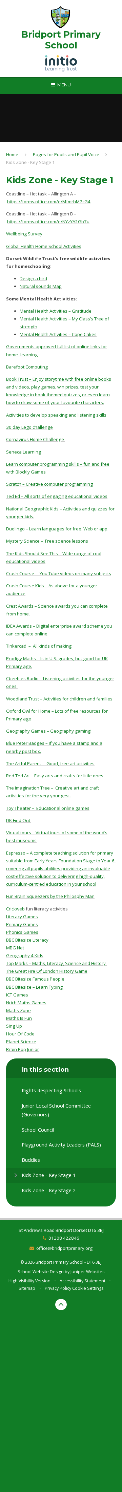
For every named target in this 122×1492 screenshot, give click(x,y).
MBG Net (15, 948)
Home (12, 154)
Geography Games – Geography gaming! (49, 731)
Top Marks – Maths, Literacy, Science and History (56, 963)
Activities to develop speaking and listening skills (56, 415)
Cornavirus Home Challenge (35, 439)
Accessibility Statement (82, 1281)
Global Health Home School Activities (43, 246)
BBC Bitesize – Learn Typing (35, 987)
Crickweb (15, 909)
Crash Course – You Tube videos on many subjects (58, 573)
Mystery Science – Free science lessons (47, 541)
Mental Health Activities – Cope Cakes (58, 334)
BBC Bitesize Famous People (35, 979)
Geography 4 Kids (24, 955)
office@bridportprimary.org (64, 1248)
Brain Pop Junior (22, 1049)
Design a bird (33, 278)
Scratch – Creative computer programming (49, 484)
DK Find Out (18, 820)
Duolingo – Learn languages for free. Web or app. (57, 529)
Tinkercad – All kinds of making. (39, 646)
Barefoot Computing (27, 367)
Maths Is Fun (19, 1018)
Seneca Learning (24, 452)
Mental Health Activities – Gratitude (56, 311)
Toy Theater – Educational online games (47, 808)
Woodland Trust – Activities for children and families (59, 699)
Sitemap (27, 1288)
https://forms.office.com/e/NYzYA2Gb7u (48, 221)
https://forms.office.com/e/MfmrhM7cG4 (48, 201)
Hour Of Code (20, 1034)
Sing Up (14, 1026)
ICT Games (17, 995)
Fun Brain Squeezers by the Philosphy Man (50, 896)
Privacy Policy (58, 1288)
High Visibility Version (29, 1281)
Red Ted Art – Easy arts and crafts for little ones (54, 776)
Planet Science (21, 1041)
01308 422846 (63, 1238)
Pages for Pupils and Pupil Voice (66, 154)
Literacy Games (22, 916)
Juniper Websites (87, 1272)
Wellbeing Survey (24, 234)
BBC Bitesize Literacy (27, 940)
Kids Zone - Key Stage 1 (30, 162)
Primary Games (22, 924)
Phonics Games (22, 932)
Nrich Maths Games (26, 1003)
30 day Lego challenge (29, 427)
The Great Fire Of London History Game (46, 971)
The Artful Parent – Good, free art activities (50, 763)
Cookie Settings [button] (87, 1288)
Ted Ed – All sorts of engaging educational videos (56, 496)
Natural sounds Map (41, 286)
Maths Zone (18, 1010)
